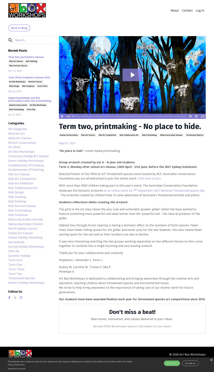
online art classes (20, 233)
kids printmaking (149, 135)
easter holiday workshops (26, 161)
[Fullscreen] (203, 116)
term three (42, 86)
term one (15, 264)
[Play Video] (62, 116)
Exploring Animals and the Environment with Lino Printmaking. (30, 99)
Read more (19, 364)
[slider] (129, 116)
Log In (200, 10)
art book (14, 147)
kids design (14, 86)
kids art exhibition (20, 183)
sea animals (16, 242)
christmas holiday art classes (28, 156)
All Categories (17, 129)
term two (31, 109)
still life (13, 251)
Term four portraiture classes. (26, 57)
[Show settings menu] (196, 116)
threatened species (195, 135)
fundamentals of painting (26, 169)
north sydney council (22, 228)
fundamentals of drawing (26, 165)
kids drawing (17, 197)
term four (15, 260)
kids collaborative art (129, 135)
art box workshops (17, 82)
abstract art (16, 133)
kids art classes (88, 135)
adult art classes (19, 138)
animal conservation (69, 135)
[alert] (107, 364)
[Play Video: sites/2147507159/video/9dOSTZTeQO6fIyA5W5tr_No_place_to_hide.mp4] (132, 75)
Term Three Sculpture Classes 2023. (29, 77)
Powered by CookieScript (17, 369)
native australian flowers (25, 224)
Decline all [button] (190, 363)
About (175, 10)
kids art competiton (107, 135)
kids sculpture (28, 86)
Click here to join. (150, 178)
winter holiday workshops (26, 283)
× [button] (211, 360)
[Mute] (190, 116)
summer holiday (19, 256)
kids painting (31, 61)
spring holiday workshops (26, 246)
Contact (187, 10)
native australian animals (171, 135)
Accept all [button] (172, 363)
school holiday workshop (25, 237)
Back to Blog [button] (19, 28)
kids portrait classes (18, 66)
